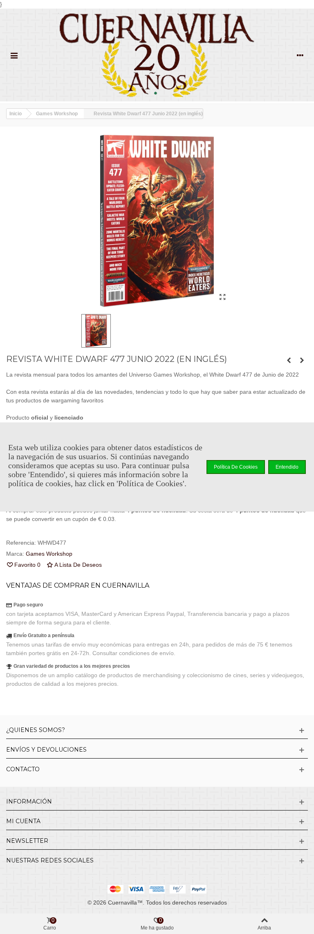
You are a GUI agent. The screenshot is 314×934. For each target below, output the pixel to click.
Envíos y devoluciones (46, 749)
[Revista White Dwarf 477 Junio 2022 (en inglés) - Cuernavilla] (222, 297)
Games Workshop (49, 553)
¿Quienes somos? (35, 730)
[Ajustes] (300, 55)
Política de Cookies (236, 467)
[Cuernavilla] (157, 55)
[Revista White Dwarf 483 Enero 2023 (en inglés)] (302, 360)
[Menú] (14, 55)
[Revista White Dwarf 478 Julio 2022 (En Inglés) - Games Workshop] (289, 360)
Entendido (287, 467)
